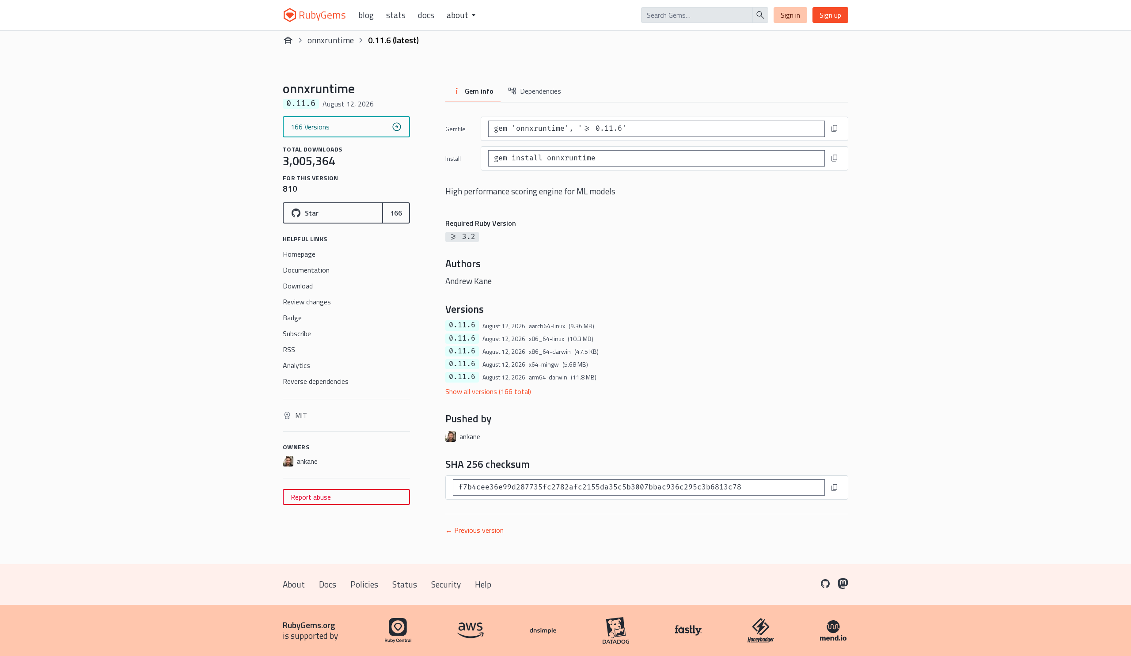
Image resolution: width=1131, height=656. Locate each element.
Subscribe (297, 333)
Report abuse (311, 497)
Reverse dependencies (316, 381)
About (294, 584)
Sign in (790, 15)
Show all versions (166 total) (488, 391)
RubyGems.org (309, 624)
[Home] (288, 40)
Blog (366, 15)
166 (396, 213)
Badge (292, 317)
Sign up (830, 15)
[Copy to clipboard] (834, 128)
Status (404, 584)
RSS (289, 349)
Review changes (307, 301)
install (453, 158)
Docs (426, 15)
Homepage (299, 254)
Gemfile (455, 128)
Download (298, 286)
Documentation (306, 270)
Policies (364, 584)
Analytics (296, 365)
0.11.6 (462, 325)
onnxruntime (330, 40)
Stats (396, 15)
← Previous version (474, 530)
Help (483, 584)
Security (446, 584)
